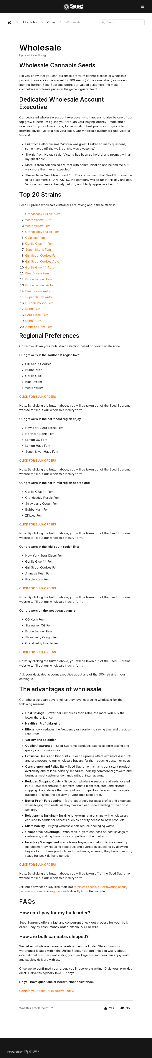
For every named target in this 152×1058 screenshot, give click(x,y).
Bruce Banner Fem (38, 279)
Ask (22, 674)
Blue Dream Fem (37, 273)
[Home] (9, 22)
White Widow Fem (37, 226)
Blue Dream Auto (37, 291)
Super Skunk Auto (38, 297)
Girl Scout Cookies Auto (42, 261)
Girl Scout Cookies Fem (41, 255)
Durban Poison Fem (39, 303)
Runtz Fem (32, 309)
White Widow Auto (38, 220)
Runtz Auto (33, 321)
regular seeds (59, 891)
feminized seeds (85, 887)
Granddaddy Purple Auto (42, 214)
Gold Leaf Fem (35, 238)
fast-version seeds (32, 891)
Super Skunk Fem (38, 249)
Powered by (15, 1051)
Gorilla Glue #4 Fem (39, 243)
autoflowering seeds (112, 887)
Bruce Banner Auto (39, 285)
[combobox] (122, 22)
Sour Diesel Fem (36, 315)
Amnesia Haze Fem (38, 327)
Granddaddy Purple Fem (42, 232)
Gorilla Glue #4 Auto (39, 267)
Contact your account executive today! (46, 991)
